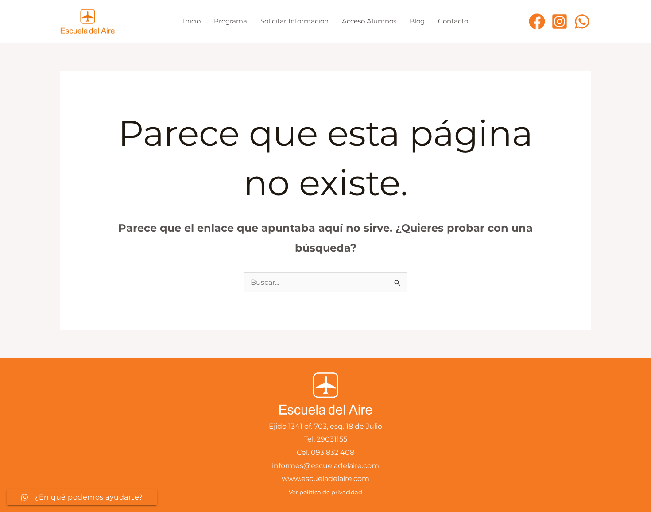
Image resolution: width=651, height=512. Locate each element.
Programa (230, 21)
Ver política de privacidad (325, 492)
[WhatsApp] (582, 21)
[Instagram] (559, 21)
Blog (417, 21)
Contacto (453, 21)
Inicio (192, 21)
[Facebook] (537, 21)
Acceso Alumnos (369, 21)
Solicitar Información (294, 21)
